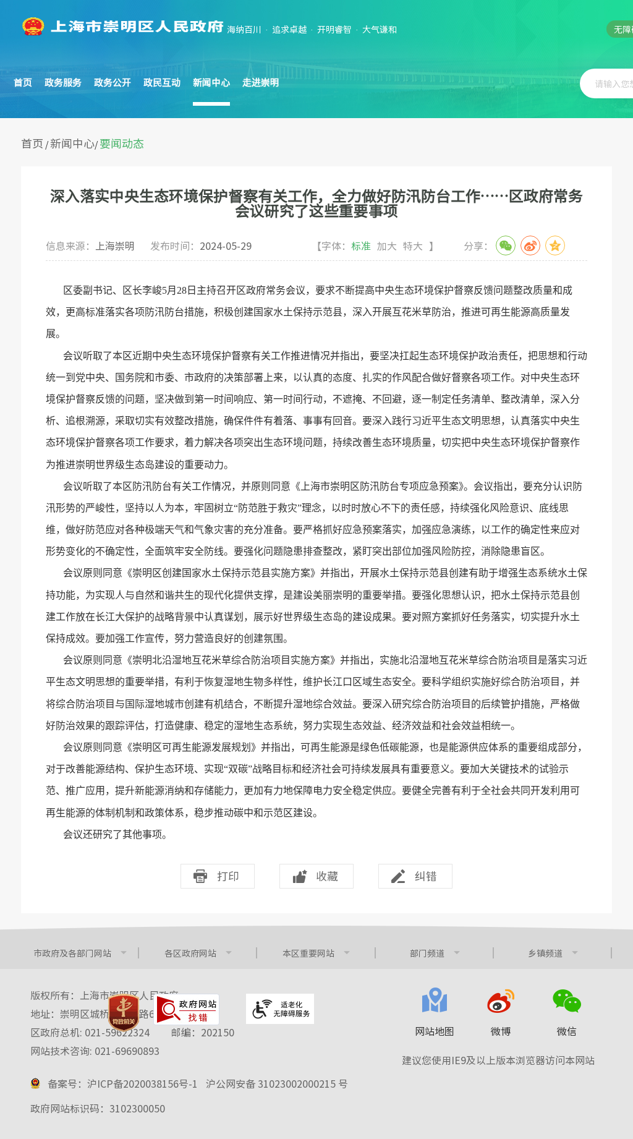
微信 (567, 1030)
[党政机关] (123, 1013)
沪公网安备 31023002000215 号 (277, 1083)
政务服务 (63, 82)
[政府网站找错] (186, 1009)
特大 (413, 245)
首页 (23, 82)
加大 (387, 245)
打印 (228, 876)
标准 (361, 245)
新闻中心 (72, 143)
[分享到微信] (506, 245)
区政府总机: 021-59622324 (132, 1032)
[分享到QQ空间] (555, 245)
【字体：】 (375, 245)
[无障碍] (280, 1009)
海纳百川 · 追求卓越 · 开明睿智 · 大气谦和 (312, 29)
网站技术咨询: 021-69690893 (94, 1050)
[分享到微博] (530, 245)
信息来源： (90, 245)
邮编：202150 (202, 1032)
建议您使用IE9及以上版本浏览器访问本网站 (498, 1059)
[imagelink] (122, 26)
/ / (82, 143)
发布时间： (201, 245)
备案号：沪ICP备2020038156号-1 (123, 1083)
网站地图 (434, 1030)
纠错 (426, 876)
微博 (501, 1030)
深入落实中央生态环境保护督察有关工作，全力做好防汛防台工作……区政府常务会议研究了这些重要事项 (316, 203)
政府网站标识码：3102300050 (97, 1108)
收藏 (327, 876)
